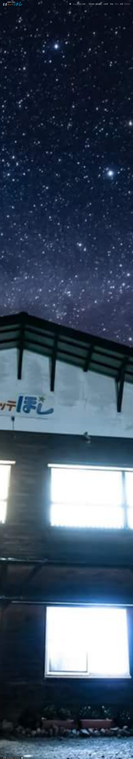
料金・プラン (114, 4)
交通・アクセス (125, 4)
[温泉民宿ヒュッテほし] (12, 5)
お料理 (106, 4)
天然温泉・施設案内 (95, 4)
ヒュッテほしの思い (79, 4)
